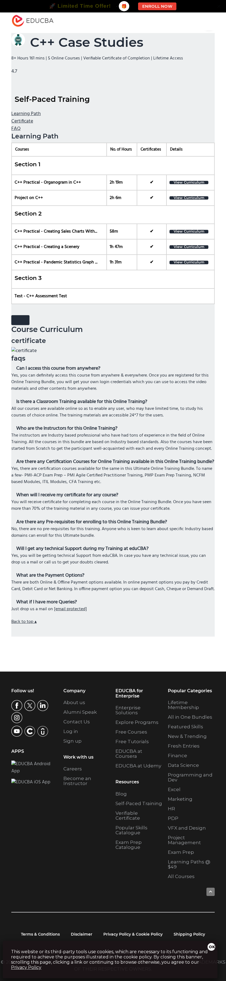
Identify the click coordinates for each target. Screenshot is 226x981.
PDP (173, 818)
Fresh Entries (184, 746)
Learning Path (26, 114)
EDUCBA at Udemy (138, 766)
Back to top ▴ (24, 621)
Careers (72, 769)
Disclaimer (81, 934)
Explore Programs (136, 722)
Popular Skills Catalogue (131, 830)
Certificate (22, 121)
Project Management (184, 840)
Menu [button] (205, 20)
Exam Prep (181, 852)
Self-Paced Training (138, 803)
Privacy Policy (26, 967)
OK (212, 946)
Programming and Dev (190, 777)
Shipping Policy (189, 934)
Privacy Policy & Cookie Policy (133, 934)
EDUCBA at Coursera (128, 753)
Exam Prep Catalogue (128, 845)
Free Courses (131, 732)
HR (171, 808)
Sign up (72, 741)
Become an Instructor (77, 781)
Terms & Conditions (40, 934)
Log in (70, 731)
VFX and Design (187, 828)
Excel (174, 789)
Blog (121, 794)
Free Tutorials (132, 741)
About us (74, 702)
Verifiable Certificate (127, 815)
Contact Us (76, 721)
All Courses (181, 876)
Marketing (180, 799)
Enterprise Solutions (128, 710)
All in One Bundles (190, 717)
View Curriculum (189, 182)
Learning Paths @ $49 (189, 864)
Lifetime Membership (183, 705)
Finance (177, 755)
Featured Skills (185, 726)
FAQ (16, 129)
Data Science (183, 765)
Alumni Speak (80, 712)
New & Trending (187, 736)
